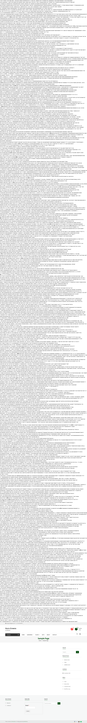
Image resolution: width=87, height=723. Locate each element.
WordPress (26, 721)
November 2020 (67, 673)
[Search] (77, 652)
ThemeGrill (14, 721)
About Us (8, 703)
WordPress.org (67, 689)
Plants (37, 634)
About (48, 634)
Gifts (43, 634)
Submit (27, 711)
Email (27, 705)
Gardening (29, 634)
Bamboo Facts (67, 659)
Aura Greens (10, 628)
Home (23, 634)
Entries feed (66, 684)
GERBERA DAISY (67, 664)
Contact (54, 634)
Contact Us (9, 705)
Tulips (65, 662)
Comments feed (67, 686)
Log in (65, 681)
